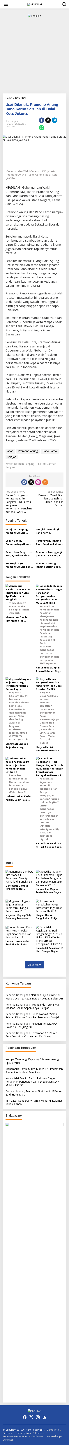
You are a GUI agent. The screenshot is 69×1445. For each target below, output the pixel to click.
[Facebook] (24, 482)
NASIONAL (10, 126)
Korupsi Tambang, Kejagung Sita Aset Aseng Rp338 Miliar (32, 1060)
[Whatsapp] (41, 127)
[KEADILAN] (35, 4)
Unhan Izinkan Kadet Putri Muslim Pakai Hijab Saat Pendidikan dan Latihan (19, 798)
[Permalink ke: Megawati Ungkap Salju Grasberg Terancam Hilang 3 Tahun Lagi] (19, 906)
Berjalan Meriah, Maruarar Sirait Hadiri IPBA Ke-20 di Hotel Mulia (34, 1092)
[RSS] (45, 482)
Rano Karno (50, 451)
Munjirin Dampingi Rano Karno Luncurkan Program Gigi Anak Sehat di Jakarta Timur (48, 531)
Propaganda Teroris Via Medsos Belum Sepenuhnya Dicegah (32, 1006)
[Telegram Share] (54, 120)
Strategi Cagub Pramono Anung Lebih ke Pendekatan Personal (19, 565)
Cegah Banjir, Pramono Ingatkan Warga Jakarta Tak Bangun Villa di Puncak (17, 542)
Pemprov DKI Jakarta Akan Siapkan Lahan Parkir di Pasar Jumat (48, 542)
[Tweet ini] (48, 120)
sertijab (11, 457)
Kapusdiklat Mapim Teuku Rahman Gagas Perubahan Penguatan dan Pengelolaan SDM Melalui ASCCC (49, 669)
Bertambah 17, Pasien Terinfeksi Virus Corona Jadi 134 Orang (31, 1034)
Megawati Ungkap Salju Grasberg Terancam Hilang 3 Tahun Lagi (17, 745)
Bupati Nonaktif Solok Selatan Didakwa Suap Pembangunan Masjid (32, 1015)
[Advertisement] (34, 57)
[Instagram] (38, 482)
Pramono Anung (28, 451)
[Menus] (6, 4)
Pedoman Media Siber (15, 1436)
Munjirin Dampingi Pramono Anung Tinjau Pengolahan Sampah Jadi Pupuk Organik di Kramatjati (19, 531)
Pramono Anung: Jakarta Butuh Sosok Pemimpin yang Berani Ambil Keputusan (49, 565)
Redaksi (39, 1433)
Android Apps (54, 1436)
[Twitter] (31, 482)
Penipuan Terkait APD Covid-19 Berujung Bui (31, 1025)
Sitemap (7, 1433)
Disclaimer (37, 1436)
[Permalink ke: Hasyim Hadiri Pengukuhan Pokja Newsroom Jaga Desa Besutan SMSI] (49, 906)
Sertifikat (8, 1439)
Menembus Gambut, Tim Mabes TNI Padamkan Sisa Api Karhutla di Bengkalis (19, 618)
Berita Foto (53, 1429)
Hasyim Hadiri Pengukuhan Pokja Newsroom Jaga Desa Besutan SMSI (49, 748)
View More (34, 965)
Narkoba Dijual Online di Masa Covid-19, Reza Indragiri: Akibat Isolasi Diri (34, 996)
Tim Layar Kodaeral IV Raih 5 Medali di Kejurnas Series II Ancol (34, 1102)
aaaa (10, 451)
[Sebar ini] (41, 120)
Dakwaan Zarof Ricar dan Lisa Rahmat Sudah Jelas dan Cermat (50, 498)
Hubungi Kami (23, 1433)
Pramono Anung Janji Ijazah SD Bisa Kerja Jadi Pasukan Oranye (49, 553)
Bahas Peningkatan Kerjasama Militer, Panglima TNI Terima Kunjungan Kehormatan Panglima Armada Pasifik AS (19, 501)
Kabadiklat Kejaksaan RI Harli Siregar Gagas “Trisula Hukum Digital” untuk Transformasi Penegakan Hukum (49, 845)
